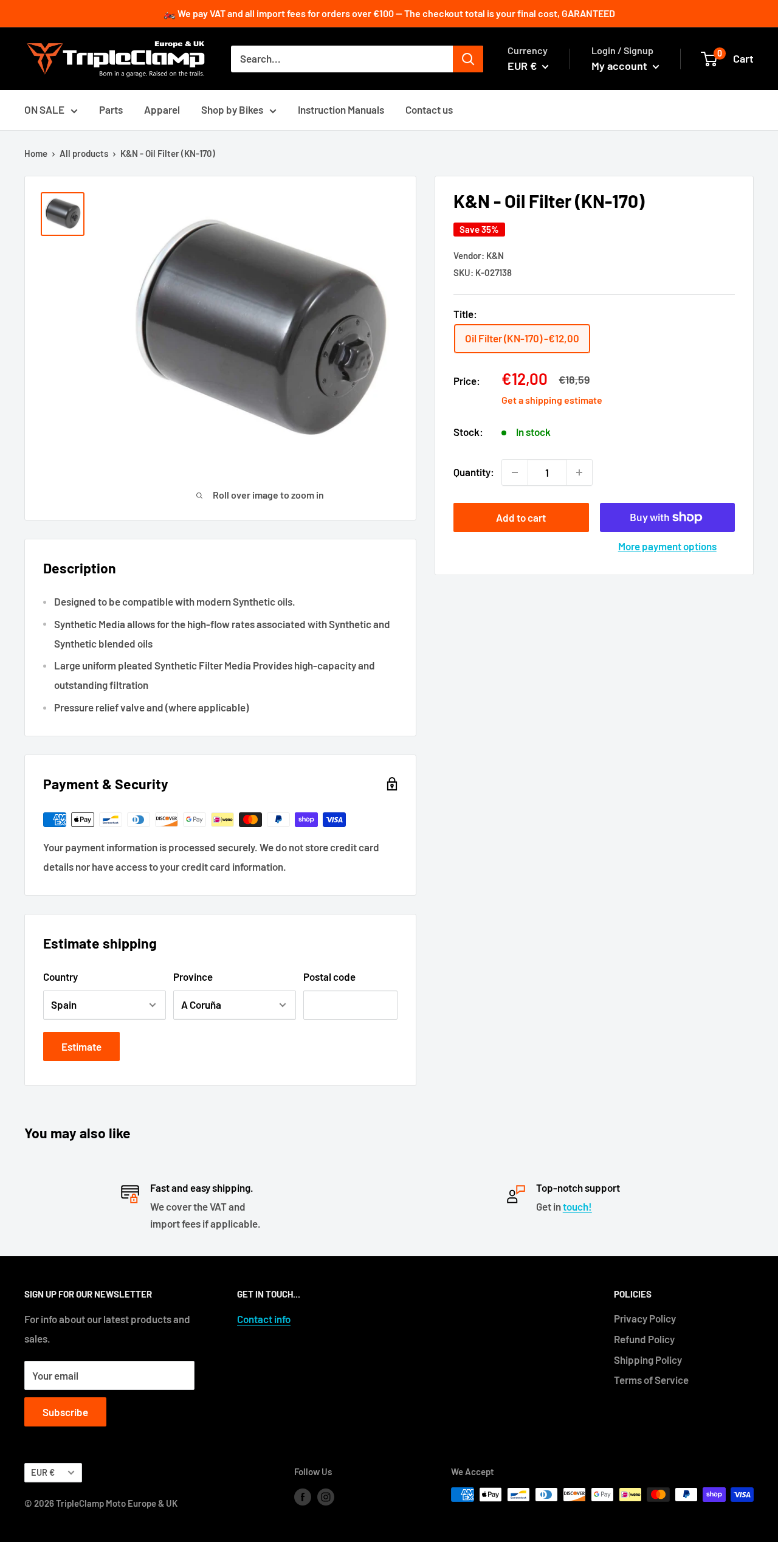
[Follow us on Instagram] (325, 1496)
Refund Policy (644, 1339)
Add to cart (521, 517)
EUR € (43, 1472)
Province (193, 976)
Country (60, 976)
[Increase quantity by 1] (579, 472)
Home (35, 153)
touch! (577, 1206)
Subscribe (65, 1412)
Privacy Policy (645, 1318)
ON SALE (44, 109)
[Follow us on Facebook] (302, 1496)
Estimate (81, 1046)
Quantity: (473, 472)
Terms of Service (651, 1380)
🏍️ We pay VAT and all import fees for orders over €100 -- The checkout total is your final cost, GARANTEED (389, 13)
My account (620, 65)
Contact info (264, 1319)
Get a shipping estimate (551, 400)
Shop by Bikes (232, 109)
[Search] (468, 59)
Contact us (429, 109)
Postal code (329, 976)
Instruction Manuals (341, 109)
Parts (111, 109)
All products (84, 153)
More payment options (667, 546)
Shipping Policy (648, 1360)
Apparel (162, 109)
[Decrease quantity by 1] (515, 472)
